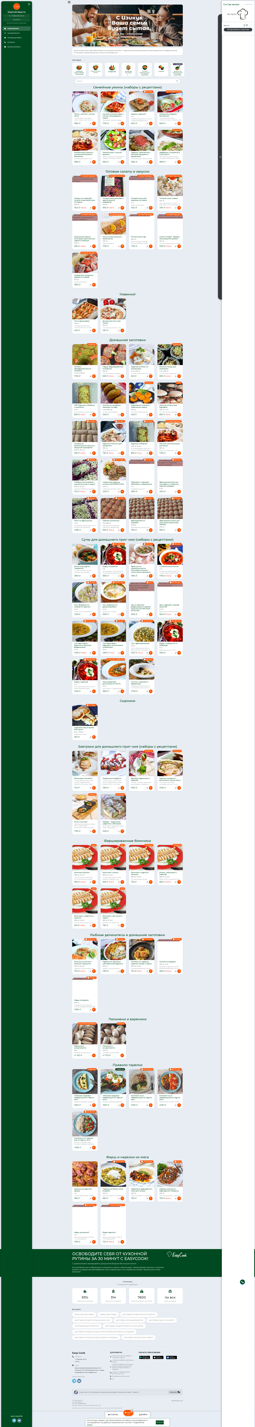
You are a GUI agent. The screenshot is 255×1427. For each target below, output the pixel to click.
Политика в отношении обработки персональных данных (122, 1356)
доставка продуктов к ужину (138, 1338)
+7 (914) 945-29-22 (16, 16)
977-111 (16, 19)
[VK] (79, 1381)
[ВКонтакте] (19, 1420)
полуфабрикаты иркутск (87, 1326)
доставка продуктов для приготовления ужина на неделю (104, 1332)
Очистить (248, 4)
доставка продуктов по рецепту (139, 1314)
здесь (90, 1424)
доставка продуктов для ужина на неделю (96, 1338)
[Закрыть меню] (29, 4)
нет (113, 1379)
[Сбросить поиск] (177, 81)
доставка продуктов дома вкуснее (92, 1320)
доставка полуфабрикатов (129, 1320)
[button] (127, 74)
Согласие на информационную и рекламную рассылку (121, 1372)
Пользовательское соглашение (120, 1376)
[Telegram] (14, 1420)
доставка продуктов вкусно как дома (124, 1326)
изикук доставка (108, 1314)
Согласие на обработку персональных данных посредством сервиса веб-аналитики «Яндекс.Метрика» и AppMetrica (122, 1367)
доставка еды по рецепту (162, 1320)
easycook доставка (84, 1314)
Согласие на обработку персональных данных (123, 1360)
